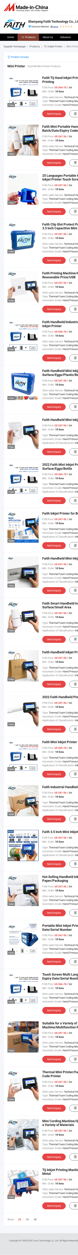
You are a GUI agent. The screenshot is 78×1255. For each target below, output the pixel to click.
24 (19, 1219)
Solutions (65, 37)
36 (27, 1219)
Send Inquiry (54, 113)
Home (10, 37)
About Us (48, 37)
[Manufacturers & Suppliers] (26, 7)
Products (30, 37)
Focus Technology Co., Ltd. (46, 1240)
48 (35, 1219)
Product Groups (19, 57)
